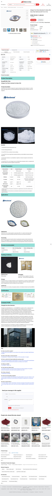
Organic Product (24, 476)
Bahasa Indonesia (29, 489)
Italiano (27, 488)
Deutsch (30, 488)
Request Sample (47, 22)
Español (11, 488)
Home (2, 7)
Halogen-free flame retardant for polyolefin (7, 458)
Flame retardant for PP (17, 458)
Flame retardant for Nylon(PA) (30, 458)
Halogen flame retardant (17, 456)
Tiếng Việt (24, 489)
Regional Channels (41, 486)
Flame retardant (28, 456)
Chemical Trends (4, 481)
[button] (31, 52)
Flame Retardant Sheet (42, 476)
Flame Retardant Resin (23, 478)
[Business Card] (49, 54)
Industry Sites (35, 486)
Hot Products (4, 486)
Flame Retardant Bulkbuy (13, 481)
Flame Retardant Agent (33, 478)
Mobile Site (24, 487)
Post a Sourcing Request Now (13, 409)
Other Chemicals (18, 469)
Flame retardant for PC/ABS (42, 456)
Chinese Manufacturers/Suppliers (17, 486)
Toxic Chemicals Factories (33, 476)
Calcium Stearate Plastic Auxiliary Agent (8, 471)
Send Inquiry (33, 19)
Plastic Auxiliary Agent (20, 7)
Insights (28, 487)
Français (18, 488)
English (8, 488)
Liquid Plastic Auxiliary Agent (21, 471)
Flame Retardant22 (29, 454)
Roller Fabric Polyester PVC (5, 454)
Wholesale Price (30, 486)
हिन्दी (45, 488)
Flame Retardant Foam (14, 478)
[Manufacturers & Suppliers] (26, 2)
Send (10, 407)
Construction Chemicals (15, 476)
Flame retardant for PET (42, 454)
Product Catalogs (15, 452)
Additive (3, 469)
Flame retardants (3, 456)
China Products (9, 486)
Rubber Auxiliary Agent (10, 469)
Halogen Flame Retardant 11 (18, 454)
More (2, 483)
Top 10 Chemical (41, 478)
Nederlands (33, 488)
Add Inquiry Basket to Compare (15, 33)
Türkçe (21, 489)
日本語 (43, 488)
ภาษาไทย (48, 488)
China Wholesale (25, 486)
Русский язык (23, 488)
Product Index (47, 486)
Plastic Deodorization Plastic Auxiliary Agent (30, 469)
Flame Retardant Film (5, 478)
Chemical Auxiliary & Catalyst (12, 7)
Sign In (32, 45)
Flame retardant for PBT (42, 458)
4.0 (40, 51)
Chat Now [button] (41, 19)
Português (15, 488)
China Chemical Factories (6, 476)
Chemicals (5, 7)
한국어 (40, 488)
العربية (37, 488)
